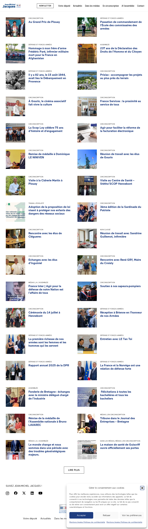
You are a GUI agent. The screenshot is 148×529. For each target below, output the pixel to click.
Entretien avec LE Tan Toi (116, 339)
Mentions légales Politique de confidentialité (87, 522)
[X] (24, 493)
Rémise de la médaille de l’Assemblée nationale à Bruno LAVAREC (47, 422)
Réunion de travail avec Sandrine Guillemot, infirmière (120, 235)
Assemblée (105, 45)
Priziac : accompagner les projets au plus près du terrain (121, 76)
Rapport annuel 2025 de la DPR (48, 365)
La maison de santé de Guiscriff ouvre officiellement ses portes (120, 446)
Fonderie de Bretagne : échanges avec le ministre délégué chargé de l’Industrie (49, 395)
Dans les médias (107, 441)
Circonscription (35, 18)
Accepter (81, 515)
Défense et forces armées (112, 18)
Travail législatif (36, 203)
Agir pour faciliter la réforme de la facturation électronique (120, 129)
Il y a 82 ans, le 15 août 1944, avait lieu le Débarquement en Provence (47, 78)
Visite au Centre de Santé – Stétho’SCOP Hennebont (117, 182)
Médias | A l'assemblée (38, 282)
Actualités (45, 518)
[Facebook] (15, 493)
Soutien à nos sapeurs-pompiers (120, 286)
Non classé (105, 230)
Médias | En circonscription (112, 415)
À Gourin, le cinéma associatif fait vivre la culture (47, 103)
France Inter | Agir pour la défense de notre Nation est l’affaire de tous (45, 289)
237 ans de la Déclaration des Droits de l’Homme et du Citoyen (121, 50)
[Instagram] (7, 493)
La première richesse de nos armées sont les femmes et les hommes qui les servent (47, 342)
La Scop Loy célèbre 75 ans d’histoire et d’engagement (45, 129)
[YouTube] (40, 493)
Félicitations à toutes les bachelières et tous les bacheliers (115, 395)
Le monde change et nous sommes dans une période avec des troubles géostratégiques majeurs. (48, 449)
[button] (142, 488)
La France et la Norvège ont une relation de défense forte (120, 367)
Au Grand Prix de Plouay (44, 22)
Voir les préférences (131, 515)
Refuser (106, 515)
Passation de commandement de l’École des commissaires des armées (121, 25)
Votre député (30, 518)
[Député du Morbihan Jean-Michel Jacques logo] (11, 5)
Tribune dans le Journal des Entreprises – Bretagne (117, 420)
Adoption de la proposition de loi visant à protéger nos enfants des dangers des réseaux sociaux (49, 210)
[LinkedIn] (32, 493)
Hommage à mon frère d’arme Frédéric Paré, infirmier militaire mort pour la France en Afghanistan (48, 53)
